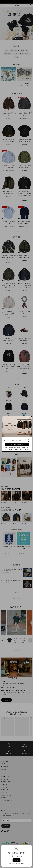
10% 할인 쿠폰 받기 (17, 444)
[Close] (30, 418)
